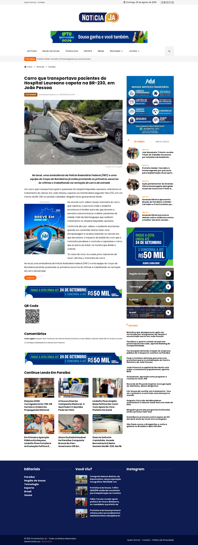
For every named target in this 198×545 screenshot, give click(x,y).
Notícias (32, 51)
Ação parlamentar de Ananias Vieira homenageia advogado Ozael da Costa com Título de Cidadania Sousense (157, 187)
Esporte (88, 51)
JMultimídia (46, 541)
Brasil (101, 51)
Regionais (115, 51)
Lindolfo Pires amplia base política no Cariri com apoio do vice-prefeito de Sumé (105, 406)
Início (29, 66)
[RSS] (173, 2)
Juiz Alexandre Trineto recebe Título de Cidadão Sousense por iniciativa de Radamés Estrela (157, 156)
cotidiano (101, 394)
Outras (133, 51)
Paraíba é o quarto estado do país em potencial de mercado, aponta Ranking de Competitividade (148, 343)
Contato (41, 2)
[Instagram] (167, 2)
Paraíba (51, 66)
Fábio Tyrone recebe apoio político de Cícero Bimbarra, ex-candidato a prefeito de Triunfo (104, 503)
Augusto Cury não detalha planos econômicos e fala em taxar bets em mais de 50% (150, 402)
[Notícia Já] (99, 17)
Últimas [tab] (139, 141)
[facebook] (162, 2)
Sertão (145, 150)
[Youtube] (170, 2)
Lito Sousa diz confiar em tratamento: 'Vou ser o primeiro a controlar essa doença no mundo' (149, 393)
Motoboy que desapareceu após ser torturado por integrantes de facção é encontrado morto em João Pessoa (147, 334)
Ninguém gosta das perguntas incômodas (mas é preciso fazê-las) (148, 410)
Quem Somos (30, 2)
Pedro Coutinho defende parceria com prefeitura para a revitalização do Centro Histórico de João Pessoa (148, 360)
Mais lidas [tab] (162, 141)
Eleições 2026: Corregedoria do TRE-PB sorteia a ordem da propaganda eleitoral (38, 406)
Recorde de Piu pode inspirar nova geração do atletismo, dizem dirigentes (149, 385)
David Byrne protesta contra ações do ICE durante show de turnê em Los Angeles (148, 418)
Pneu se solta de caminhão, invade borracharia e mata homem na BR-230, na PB (107, 442)
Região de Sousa (51, 51)
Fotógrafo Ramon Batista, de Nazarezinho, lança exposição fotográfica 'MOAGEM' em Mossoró (105, 480)
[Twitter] (165, 2)
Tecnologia (71, 51)
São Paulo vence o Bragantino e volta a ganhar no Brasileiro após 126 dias (147, 425)
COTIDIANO (32, 394)
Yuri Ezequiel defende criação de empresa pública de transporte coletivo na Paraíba (148, 352)
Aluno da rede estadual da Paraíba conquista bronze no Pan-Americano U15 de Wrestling (72, 443)
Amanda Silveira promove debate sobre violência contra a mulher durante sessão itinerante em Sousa (157, 219)
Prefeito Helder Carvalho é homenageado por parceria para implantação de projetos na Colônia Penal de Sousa (157, 172)
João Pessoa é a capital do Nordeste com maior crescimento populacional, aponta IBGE (148, 369)
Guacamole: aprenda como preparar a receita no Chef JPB (147, 377)
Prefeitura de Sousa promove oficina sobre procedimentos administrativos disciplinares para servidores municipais (105, 514)
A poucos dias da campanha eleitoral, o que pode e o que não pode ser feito (71, 406)
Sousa (28, 495)
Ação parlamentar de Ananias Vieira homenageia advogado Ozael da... (145, 59)
